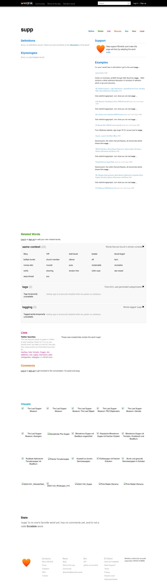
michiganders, (26, 357)
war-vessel (118, 270)
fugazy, (36, 354)
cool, (31, 354)
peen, (51, 354)
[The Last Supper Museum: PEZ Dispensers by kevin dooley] (108, 409)
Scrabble (32, 526)
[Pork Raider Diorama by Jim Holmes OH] (108, 483)
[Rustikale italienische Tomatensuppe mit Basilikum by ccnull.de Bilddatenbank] (33, 460)
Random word (69, 3)
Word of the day (54, 3)
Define (91, 31)
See (126, 31)
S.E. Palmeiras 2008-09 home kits (106, 188)
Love (142, 31)
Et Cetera (108, 558)
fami (116, 259)
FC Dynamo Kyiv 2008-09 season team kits (109, 125)
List (109, 31)
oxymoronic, (44, 354)
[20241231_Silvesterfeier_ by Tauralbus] (33, 483)
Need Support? (110, 565)
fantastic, (36, 352)
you (47, 276)
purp (71, 265)
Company (46, 558)
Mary (26, 253)
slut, (48, 352)
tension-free (74, 270)
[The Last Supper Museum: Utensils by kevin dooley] (133, 409)
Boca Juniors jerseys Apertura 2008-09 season (110, 114)
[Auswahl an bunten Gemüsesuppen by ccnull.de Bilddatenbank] (83, 459)
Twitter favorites (28, 336)
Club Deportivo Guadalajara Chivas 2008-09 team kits (112, 101)
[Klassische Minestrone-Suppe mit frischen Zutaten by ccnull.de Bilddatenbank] (108, 434)
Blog (64, 561)
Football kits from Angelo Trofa (105, 162)
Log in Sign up (139, 3)
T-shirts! (45, 575)
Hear (134, 31)
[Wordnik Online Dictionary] (27, 3)
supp (108, 52)
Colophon (45, 568)
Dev (85, 558)
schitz (26, 270)
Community (40, 3)
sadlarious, (25, 354)
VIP (47, 253)
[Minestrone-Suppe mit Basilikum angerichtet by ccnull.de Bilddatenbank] (83, 434)
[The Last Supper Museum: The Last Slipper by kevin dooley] (83, 409)
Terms (106, 568)
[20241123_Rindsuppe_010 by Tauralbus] (58, 484)
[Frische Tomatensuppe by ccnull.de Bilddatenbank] (58, 458)
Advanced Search (110, 579)
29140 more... (48, 357)
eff (93, 259)
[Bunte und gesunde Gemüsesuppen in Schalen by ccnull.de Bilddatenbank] (133, 459)
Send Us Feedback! (111, 561)
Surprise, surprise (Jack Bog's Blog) (106, 136)
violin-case (96, 270)
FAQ (44, 572)
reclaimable (96, 265)
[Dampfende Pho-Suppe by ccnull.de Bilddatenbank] (58, 433)
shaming (49, 270)
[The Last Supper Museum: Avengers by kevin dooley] (33, 434)
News (65, 558)
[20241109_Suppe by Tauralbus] (83, 483)
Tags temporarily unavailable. (30, 295)
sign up (32, 239)
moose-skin (28, 265)
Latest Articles (100, 73)
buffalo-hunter (29, 259)
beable (94, 253)
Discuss (117, 31)
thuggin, (43, 352)
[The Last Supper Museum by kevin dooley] (33, 409)
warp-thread (29, 276)
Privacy (107, 572)
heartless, (25, 352)
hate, (31, 352)
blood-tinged (119, 253)
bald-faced (73, 253)
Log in (23, 239)
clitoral (71, 259)
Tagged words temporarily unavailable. (34, 315)
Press (44, 565)
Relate (100, 31)
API (85, 561)
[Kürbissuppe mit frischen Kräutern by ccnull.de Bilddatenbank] (108, 459)
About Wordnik (47, 561)
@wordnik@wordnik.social (72, 572)
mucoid (49, 265)
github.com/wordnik (91, 565)
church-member (52, 259)
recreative (118, 265)
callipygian (36, 357)
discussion (74, 45)
